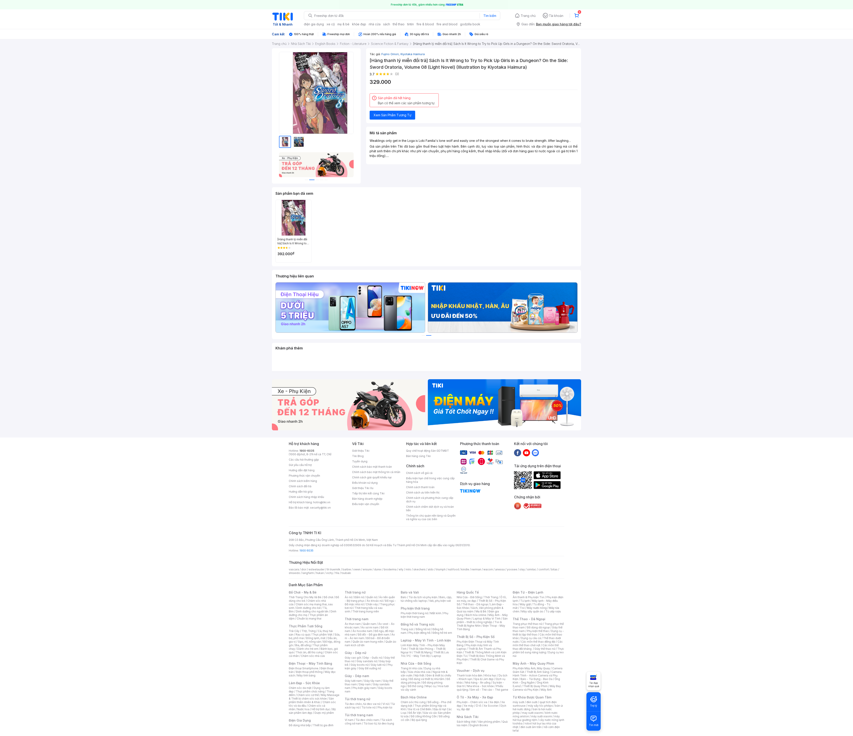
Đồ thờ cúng (415, 686)
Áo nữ (348, 597)
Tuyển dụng (359, 461)
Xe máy (469, 705)
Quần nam (369, 624)
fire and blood (446, 24)
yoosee (512, 569)
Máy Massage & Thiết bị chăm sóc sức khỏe (314, 696)
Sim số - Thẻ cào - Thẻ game (489, 689)
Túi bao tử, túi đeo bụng (379, 723)
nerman (476, 569)
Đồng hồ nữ (423, 629)
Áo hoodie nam (362, 631)
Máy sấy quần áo (532, 611)
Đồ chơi (328, 597)
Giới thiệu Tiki (360, 450)
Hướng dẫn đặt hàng (302, 470)
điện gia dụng (314, 24)
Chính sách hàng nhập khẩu (306, 497)
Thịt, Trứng (309, 631)
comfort (543, 569)
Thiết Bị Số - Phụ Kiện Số (475, 637)
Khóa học (490, 675)
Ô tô (478, 705)
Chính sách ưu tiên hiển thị (422, 492)
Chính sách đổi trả (300, 486)
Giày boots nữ (360, 664)
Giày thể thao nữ (544, 648)
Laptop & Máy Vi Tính (486, 618)
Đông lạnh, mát (315, 638)
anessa (500, 569)
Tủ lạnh (525, 600)
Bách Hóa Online (414, 697)
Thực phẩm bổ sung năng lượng (538, 650)
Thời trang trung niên (365, 611)
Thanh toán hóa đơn (469, 675)
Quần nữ (371, 597)
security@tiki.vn (320, 507)
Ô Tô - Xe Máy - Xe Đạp (475, 697)
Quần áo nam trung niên (368, 641)
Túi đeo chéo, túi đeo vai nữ (362, 704)
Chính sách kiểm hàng (303, 481)
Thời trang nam (356, 619)
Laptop (436, 656)
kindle (465, 569)
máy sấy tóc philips (540, 705)
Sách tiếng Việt (466, 721)
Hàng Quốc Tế (468, 592)
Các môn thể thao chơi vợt (538, 643)
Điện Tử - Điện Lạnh (528, 592)
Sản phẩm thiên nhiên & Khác (311, 700)
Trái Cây (294, 631)
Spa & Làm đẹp (484, 679)
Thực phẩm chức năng (310, 691)
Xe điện (494, 702)
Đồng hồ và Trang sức (417, 624)
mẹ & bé (343, 24)
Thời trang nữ (355, 592)
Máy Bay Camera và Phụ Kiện (537, 687)
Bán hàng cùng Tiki (418, 456)
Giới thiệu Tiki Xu (362, 488)
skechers (419, 569)
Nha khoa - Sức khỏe (480, 686)
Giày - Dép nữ (355, 653)
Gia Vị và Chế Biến (419, 709)
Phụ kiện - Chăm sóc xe (472, 702)
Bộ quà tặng (419, 720)
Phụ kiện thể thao (538, 631)
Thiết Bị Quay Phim (535, 686)
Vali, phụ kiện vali (440, 600)
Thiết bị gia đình (323, 725)
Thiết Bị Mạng (423, 652)
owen (357, 569)
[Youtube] (526, 452)
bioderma (390, 569)
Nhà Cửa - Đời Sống (416, 663)
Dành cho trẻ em (307, 648)
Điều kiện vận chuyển (365, 504)
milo (408, 569)
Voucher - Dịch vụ (470, 670)
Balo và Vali (410, 592)
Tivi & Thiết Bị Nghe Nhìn (479, 623)
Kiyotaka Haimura (413, 54)
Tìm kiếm (489, 16)
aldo (431, 569)
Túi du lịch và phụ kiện (423, 597)
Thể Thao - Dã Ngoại (529, 619)
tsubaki (346, 573)
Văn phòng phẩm (489, 721)
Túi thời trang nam (359, 715)
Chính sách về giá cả (419, 473)
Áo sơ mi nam (370, 627)
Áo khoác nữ (375, 600)
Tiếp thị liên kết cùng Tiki (368, 493)
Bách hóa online (476, 615)
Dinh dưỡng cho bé (308, 608)
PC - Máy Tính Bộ (418, 656)
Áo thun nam (353, 624)
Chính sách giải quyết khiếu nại (372, 477)
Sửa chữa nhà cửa (419, 672)
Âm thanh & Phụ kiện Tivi (528, 597)
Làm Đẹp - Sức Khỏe (304, 683)
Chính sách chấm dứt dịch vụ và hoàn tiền (430, 508)
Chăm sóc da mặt (300, 688)
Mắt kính (435, 613)
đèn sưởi (531, 702)
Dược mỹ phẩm (324, 712)
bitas (554, 569)
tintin (410, 24)
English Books (479, 725)
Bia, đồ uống (303, 645)
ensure (367, 569)
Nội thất (419, 675)
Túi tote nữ (368, 707)
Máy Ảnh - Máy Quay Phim (533, 663)
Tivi (522, 608)
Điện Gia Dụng (300, 720)
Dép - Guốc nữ (372, 657)
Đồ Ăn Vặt (415, 712)
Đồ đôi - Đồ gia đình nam (373, 634)
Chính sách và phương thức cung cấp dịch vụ (429, 499)
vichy (329, 573)
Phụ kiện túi (385, 707)
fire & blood (425, 24)
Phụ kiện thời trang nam (424, 615)
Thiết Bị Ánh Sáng (537, 672)
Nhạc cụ (430, 686)
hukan (320, 573)
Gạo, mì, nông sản (309, 641)
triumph (441, 569)
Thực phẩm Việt (322, 634)
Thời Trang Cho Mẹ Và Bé (305, 597)
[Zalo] (535, 452)
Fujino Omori (391, 54)
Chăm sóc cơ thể (308, 695)
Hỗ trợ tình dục (321, 709)
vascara (294, 569)
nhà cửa (375, 24)
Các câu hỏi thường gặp (304, 459)
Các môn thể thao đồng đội (538, 641)
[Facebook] (517, 452)
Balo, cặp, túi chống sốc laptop (426, 599)
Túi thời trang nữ (357, 699)
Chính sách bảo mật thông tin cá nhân (376, 472)
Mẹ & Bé (481, 611)
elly (401, 569)
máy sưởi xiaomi (541, 716)
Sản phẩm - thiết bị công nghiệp (482, 620)
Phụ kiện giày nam (364, 688)
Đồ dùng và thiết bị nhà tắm (426, 679)
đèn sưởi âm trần (531, 727)
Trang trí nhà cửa (411, 668)
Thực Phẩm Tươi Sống (305, 626)
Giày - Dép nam (357, 676)
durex (378, 569)
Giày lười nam (353, 680)
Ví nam (349, 720)
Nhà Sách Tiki (467, 717)
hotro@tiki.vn (321, 502)
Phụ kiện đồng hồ (419, 632)
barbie (347, 569)
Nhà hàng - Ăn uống (477, 682)
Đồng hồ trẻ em (442, 632)
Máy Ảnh (546, 689)
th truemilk (333, 569)
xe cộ (331, 24)
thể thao (399, 24)
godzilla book (470, 24)
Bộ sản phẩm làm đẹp (312, 711)
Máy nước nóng (537, 608)
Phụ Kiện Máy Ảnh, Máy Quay (531, 668)
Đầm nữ (359, 597)
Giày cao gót (353, 657)
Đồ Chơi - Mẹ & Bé (303, 592)
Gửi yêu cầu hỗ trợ (300, 465)
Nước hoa (303, 709)
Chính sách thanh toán (420, 487)
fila (337, 573)
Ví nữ (386, 704)
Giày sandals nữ (367, 661)
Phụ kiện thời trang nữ (414, 613)
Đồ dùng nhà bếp (300, 725)
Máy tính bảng (306, 675)
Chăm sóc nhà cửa (313, 656)
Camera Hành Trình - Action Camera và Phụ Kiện (537, 675)
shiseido (294, 573)
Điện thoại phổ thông (309, 672)
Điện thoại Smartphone (303, 668)
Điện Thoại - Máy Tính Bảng (310, 663)
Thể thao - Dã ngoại (475, 604)
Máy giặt (525, 604)
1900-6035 (306, 450)
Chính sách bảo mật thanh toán (372, 466)
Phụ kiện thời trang (415, 608)
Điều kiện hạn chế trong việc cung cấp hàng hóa (430, 480)
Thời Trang (491, 597)
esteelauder (317, 569)
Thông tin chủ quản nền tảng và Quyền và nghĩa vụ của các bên (431, 517)
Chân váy (372, 604)
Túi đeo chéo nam (367, 720)
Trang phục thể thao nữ (527, 624)
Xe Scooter (491, 705)
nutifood (453, 569)
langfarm (308, 573)
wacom (488, 569)
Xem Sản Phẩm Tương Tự (392, 115)
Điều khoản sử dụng (365, 482)
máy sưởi (518, 702)
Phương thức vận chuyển (304, 475)
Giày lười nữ (378, 664)
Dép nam (365, 684)
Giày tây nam (372, 680)
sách (386, 24)
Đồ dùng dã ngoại (538, 627)
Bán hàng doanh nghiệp (367, 498)
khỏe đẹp (359, 24)
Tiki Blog (358, 456)
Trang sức (407, 629)
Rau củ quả (303, 634)
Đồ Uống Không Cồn (424, 716)
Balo (404, 597)
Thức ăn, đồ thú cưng (309, 652)
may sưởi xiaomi (532, 712)
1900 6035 (306, 550)
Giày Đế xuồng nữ (370, 668)
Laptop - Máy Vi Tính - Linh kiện (426, 640)
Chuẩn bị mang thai (309, 618)
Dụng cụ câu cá (531, 638)
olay (522, 569)
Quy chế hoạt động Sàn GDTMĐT (427, 450)
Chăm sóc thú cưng (413, 702)
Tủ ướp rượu (553, 611)
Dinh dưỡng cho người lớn (312, 611)
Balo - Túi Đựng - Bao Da (536, 679)
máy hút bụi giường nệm (536, 718)
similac (531, 569)
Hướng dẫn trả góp (301, 491)
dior (303, 569)
